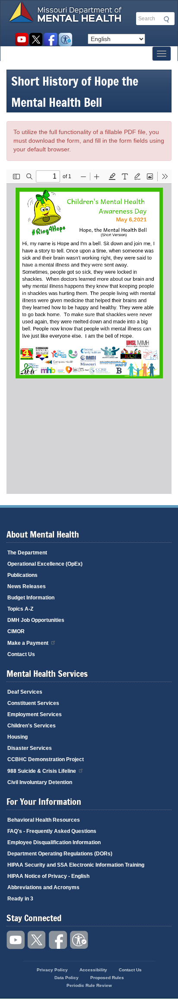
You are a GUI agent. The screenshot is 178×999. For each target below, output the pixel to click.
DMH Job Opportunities (35, 620)
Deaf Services (24, 692)
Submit (165, 19)
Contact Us (21, 654)
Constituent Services (33, 703)
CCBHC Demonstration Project (45, 759)
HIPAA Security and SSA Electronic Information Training (75, 865)
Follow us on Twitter (36, 39)
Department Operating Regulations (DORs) (59, 854)
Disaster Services (29, 748)
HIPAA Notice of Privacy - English (48, 876)
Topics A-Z (20, 609)
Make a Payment (27, 643)
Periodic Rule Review (89, 985)
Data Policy (66, 977)
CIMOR (16, 631)
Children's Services (31, 726)
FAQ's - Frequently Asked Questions (51, 831)
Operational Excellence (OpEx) (45, 564)
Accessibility (65, 39)
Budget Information (30, 598)
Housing (17, 737)
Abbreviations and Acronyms (43, 887)
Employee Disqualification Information (54, 842)
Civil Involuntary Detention (39, 782)
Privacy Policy (52, 969)
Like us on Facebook (50, 39)
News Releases (26, 586)
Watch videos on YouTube (21, 39)
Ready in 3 (20, 899)
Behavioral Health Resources (43, 820)
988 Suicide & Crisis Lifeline (41, 771)
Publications (22, 575)
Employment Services (34, 714)
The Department (27, 553)
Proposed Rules (107, 977)
